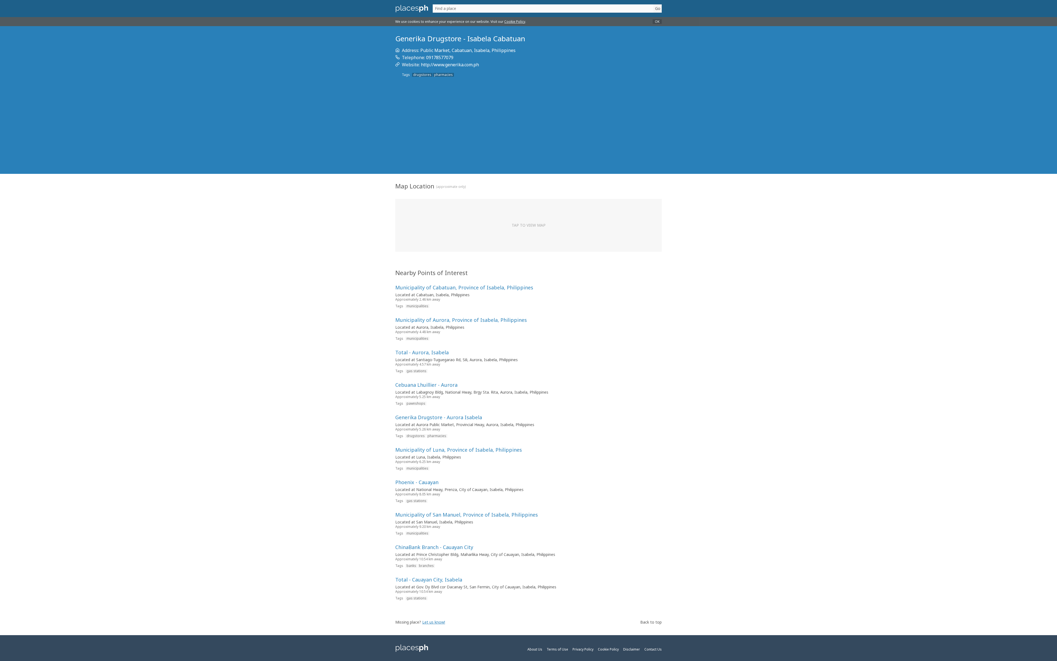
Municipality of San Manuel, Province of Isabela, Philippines (466, 514)
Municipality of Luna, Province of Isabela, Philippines (458, 449)
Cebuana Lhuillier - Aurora (426, 385)
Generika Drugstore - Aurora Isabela (438, 417)
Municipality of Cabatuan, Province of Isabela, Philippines (464, 287)
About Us (534, 649)
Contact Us (653, 649)
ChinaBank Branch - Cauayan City (434, 547)
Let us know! (433, 622)
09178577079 (439, 57)
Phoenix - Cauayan (416, 482)
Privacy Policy (583, 649)
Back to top (651, 622)
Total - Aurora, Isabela (422, 352)
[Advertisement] (528, 133)
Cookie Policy (514, 21)
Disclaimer (631, 649)
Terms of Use (557, 649)
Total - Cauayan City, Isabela (428, 579)
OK (657, 21)
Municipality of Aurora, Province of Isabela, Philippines (461, 320)
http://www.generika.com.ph (450, 65)
